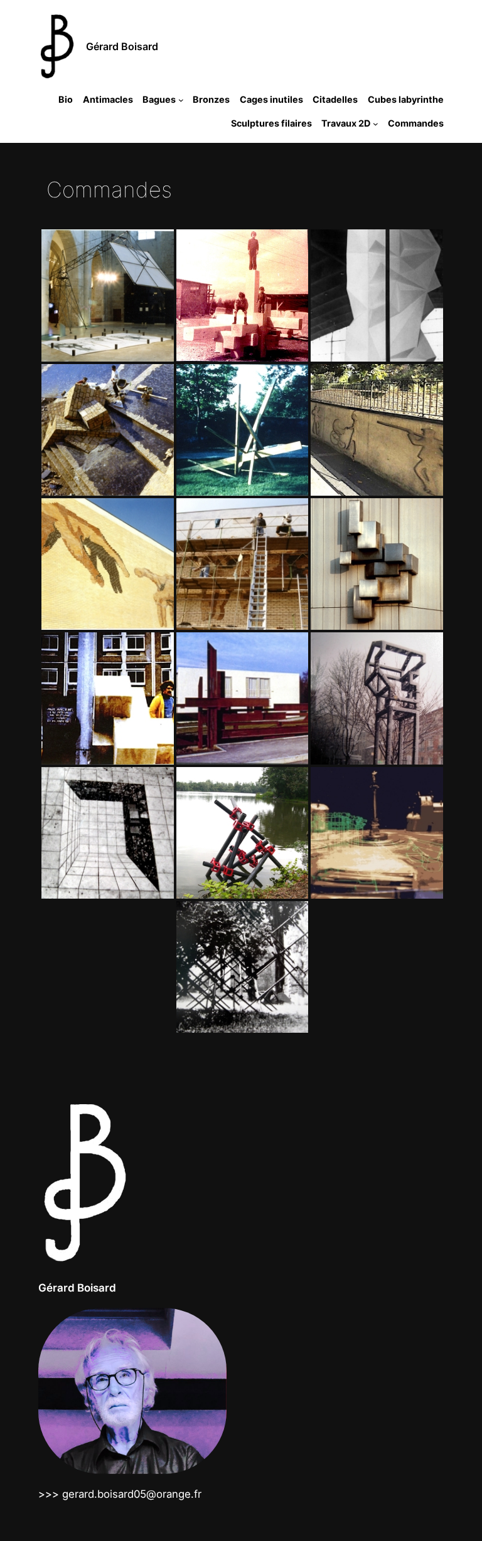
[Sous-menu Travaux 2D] (375, 123)
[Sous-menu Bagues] (181, 100)
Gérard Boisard (122, 46)
